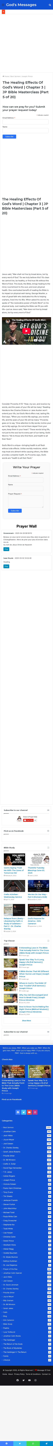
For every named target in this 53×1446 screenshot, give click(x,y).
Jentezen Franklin (10, 1200)
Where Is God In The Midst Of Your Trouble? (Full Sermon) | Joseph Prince (32, 985)
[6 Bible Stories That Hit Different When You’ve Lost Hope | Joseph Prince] (10, 974)
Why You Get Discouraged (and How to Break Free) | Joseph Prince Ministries (33, 997)
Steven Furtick (9, 1204)
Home (6, 76)
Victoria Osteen (9, 1184)
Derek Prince (8, 1241)
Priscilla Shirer (9, 1156)
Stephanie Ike (8, 1225)
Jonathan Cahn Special (12, 1273)
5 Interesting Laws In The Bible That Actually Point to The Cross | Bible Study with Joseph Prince (34, 950)
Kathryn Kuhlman (10, 1261)
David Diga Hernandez (12, 1168)
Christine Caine (9, 1237)
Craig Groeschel (9, 1220)
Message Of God (43, 1370)
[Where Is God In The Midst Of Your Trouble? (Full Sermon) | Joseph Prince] (10, 986)
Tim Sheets (7, 1196)
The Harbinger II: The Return (14, 1352)
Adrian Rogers (9, 1176)
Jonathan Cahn (9, 1131)
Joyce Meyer (8, 1139)
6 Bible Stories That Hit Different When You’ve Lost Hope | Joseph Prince (34, 974)
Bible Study (7, 1324)
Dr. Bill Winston (9, 1160)
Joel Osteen (8, 1144)
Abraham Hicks (9, 1245)
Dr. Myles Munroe (10, 1257)
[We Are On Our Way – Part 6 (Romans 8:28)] (38, 886)
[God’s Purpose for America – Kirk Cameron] (38, 910)
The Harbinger (9, 1340)
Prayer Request (15, 494)
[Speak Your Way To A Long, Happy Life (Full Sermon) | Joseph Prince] (10, 963)
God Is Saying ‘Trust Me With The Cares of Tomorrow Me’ (14, 870)
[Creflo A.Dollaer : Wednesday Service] (14, 886)
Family (6, 1356)
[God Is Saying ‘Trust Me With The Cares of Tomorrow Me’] (14, 859)
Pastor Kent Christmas (12, 1188)
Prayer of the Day (10, 1269)
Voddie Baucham (10, 1253)
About (10, 1374)
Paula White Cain (10, 1216)
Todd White (8, 1229)
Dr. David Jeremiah (10, 1285)
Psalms (6, 1328)
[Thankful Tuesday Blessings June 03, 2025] (38, 859)
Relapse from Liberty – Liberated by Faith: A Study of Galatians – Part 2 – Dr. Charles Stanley (14, 923)
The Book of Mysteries (12, 1348)
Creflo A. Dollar (9, 1164)
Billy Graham (8, 1300)
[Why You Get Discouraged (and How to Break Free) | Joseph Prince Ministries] (10, 998)
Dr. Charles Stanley (11, 1148)
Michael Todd (8, 1212)
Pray (6, 549)
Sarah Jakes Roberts (11, 1152)
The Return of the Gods (12, 1344)
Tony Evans (8, 1192)
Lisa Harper (8, 1233)
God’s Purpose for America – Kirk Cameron (36, 921)
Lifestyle (6, 1360)
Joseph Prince (27, 76)
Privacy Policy (19, 1374)
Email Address (9, 118)
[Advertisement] (26, 43)
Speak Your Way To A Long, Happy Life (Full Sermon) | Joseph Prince (31, 962)
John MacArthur (10, 1208)
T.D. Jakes (7, 1172)
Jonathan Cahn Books (12, 1336)
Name (5, 127)
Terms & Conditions (33, 1374)
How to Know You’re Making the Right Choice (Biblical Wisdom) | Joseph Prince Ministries (34, 1009)
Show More (26, 1021)
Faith (5, 1312)
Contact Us (46, 1374)
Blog (5, 1316)
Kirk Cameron (8, 1320)
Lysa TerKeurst (9, 1332)
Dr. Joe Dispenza (10, 1265)
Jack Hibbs (8, 1135)
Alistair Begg (8, 1249)
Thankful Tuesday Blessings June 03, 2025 (36, 870)
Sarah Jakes (8, 1308)
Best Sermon (15, 76)
